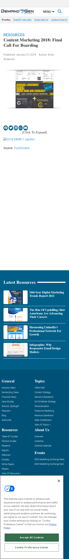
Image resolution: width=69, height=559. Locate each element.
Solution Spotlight (10, 406)
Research (6, 446)
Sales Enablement (43, 420)
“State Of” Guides (10, 436)
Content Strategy (43, 392)
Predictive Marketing (44, 411)
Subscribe (6, 420)
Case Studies (8, 401)
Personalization (42, 406)
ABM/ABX (40, 388)
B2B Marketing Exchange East (49, 464)
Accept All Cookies (32, 537)
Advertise (39, 441)
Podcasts (6, 411)
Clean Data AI (41, 19)
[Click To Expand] (34, 132)
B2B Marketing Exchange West (49, 459)
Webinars (6, 455)
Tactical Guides (9, 441)
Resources (14, 35)
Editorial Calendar (43, 446)
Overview (39, 436)
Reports (5, 450)
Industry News (9, 388)
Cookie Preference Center (32, 547)
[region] (31, 517)
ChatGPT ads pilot (22, 19)
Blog (4, 415)
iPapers (5, 469)
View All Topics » (42, 425)
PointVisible (22, 148)
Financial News (9, 397)
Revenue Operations (44, 415)
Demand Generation (44, 397)
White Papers (8, 464)
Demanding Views (10, 392)
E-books (5, 460)
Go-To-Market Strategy (45, 401)
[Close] (59, 481)
